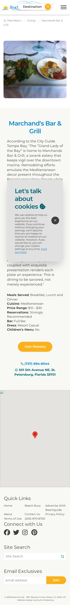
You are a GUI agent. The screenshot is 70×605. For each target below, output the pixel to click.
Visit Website (35, 347)
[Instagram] (25, 532)
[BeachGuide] (16, 7)
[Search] (62, 557)
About (8, 514)
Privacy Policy (55, 514)
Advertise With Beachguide (55, 508)
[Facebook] (7, 532)
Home (8, 505)
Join (56, 580)
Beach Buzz (33, 505)
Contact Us (32, 514)
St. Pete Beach (13, 20)
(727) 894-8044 (36, 364)
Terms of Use (13, 518)
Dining (31, 20)
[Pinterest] (34, 532)
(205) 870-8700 (35, 518)
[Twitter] (16, 532)
